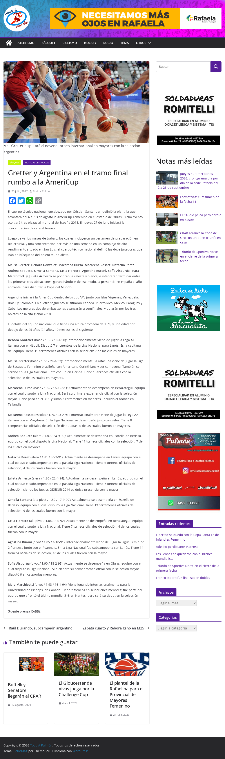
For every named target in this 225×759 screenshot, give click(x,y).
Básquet (48, 43)
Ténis (124, 43)
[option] (188, 115)
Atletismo (26, 43)
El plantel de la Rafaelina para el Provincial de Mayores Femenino (126, 694)
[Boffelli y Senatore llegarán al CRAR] (26, 655)
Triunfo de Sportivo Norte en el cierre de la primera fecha (199, 256)
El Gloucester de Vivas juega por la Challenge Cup (76, 688)
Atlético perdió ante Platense (177, 547)
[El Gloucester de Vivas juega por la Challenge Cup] (76, 655)
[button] (148, 43)
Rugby (108, 43)
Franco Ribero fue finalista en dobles (183, 578)
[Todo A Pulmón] (9, 43)
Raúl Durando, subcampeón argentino (41, 628)
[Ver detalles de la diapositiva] (135, 18)
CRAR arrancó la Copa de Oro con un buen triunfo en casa (200, 237)
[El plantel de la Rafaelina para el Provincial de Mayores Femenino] (127, 655)
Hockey (90, 43)
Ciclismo (69, 43)
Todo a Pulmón (42, 191)
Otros (141, 43)
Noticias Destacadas (37, 162)
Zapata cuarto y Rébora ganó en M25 (113, 628)
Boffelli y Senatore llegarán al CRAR (24, 690)
